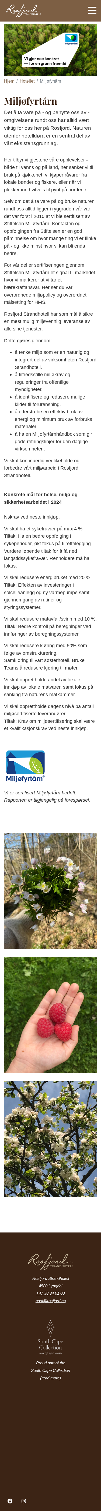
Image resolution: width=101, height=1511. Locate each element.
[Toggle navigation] (91, 10)
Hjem (9, 81)
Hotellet (27, 81)
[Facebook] (10, 1501)
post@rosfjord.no (51, 1301)
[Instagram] (24, 1501)
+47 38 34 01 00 (50, 1293)
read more (50, 1378)
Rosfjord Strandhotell (38, 10)
